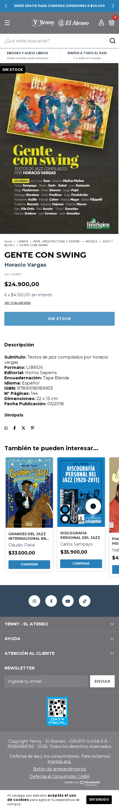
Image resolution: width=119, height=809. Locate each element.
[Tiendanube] (82, 784)
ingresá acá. (59, 761)
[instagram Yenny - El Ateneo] (34, 601)
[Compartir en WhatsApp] (6, 428)
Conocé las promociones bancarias (59, 6)
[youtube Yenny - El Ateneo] (68, 601)
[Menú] (8, 23)
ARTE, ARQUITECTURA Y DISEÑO (56, 241)
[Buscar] (112, 41)
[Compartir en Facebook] (14, 428)
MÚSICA (91, 241)
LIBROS (22, 241)
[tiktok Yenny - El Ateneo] (84, 601)
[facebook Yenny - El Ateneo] (51, 601)
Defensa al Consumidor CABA (59, 776)
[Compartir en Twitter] (23, 428)
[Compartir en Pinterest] (32, 428)
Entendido (99, 800)
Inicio (8, 241)
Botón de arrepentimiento (59, 769)
